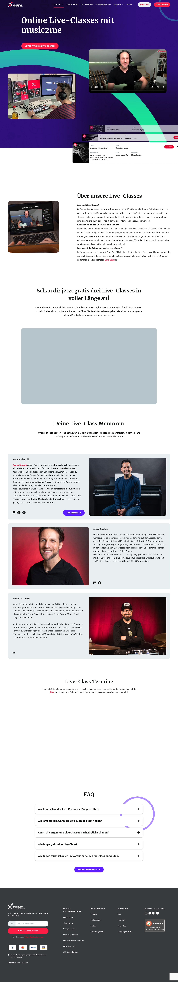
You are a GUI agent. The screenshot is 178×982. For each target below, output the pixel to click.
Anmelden (144, 5)
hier (52, 692)
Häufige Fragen (95, 920)
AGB (119, 914)
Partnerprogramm (96, 932)
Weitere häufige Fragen (89, 869)
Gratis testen (162, 5)
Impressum (121, 920)
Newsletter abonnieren (28, 931)
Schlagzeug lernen (103, 5)
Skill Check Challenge (70, 952)
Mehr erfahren (74, 513)
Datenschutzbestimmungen (34, 937)
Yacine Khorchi (20, 464)
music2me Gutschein (70, 934)
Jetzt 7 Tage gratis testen (40, 46)
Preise (129, 5)
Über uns (93, 914)
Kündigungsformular (125, 932)
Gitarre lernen (87, 5)
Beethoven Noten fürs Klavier (73, 940)
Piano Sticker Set (69, 946)
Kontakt (93, 926)
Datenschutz (122, 926)
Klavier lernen (72, 5)
